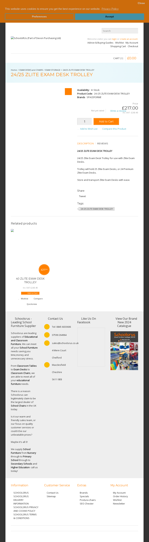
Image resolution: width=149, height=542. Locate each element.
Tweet (82, 196)
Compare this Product (114, 128)
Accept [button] (109, 16)
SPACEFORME (94, 97)
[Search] (135, 31)
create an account (129, 39)
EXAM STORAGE (52, 70)
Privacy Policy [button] (110, 8)
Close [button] (141, 3)
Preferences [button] (39, 16)
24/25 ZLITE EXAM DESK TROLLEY (78, 70)
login (114, 39)
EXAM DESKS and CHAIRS (31, 70)
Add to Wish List (88, 128)
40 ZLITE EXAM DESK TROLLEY (30, 280)
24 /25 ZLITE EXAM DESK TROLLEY (97, 208)
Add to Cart (106, 121)
